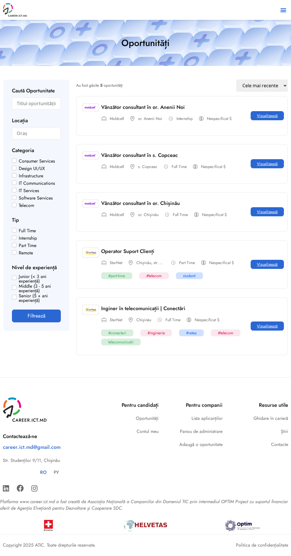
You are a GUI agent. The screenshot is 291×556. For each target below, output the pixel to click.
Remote (26, 253)
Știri (284, 431)
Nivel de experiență (34, 267)
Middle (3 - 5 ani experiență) (35, 288)
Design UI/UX (32, 168)
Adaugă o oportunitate (201, 444)
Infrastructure (31, 176)
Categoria (23, 150)
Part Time (27, 245)
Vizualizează (267, 116)
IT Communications (37, 183)
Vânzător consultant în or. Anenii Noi (143, 107)
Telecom (26, 205)
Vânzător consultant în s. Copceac (139, 155)
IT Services (29, 190)
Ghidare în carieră (270, 418)
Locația (20, 120)
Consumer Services (37, 161)
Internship (28, 238)
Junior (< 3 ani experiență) (32, 278)
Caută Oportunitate (33, 90)
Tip (15, 220)
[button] (283, 9)
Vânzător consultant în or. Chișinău (140, 203)
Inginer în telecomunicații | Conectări (143, 308)
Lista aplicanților (207, 418)
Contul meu (148, 431)
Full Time (27, 231)
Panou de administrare (201, 431)
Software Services (36, 198)
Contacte (279, 444)
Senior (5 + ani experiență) (33, 298)
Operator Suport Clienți (127, 251)
